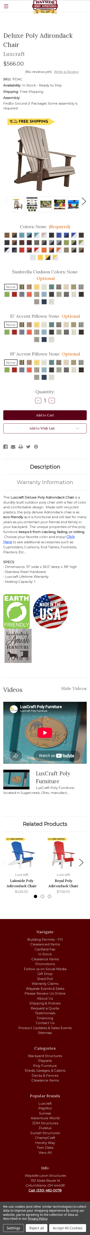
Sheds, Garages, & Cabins (45, 1070)
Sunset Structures (45, 1133)
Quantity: (45, 391)
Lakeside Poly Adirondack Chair (22, 883)
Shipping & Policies (45, 1003)
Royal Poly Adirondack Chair (63, 883)
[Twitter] (28, 446)
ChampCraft (45, 1138)
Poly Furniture (45, 1066)
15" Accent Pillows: (45, 316)
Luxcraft (45, 1103)
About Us (45, 998)
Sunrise (45, 1113)
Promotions (45, 964)
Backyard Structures (45, 1056)
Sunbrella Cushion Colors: (45, 275)
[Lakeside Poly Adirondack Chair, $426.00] (22, 853)
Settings (13, 1228)
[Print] (21, 446)
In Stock (45, 954)
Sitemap (45, 1033)
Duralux (45, 1128)
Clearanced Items (45, 944)
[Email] (13, 446)
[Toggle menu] (6, 6)
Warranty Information (45, 482)
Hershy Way (45, 1143)
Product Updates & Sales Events (45, 1028)
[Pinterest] (36, 446)
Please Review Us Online (45, 993)
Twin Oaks (45, 1147)
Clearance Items (45, 959)
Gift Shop (45, 974)
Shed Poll (45, 979)
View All (45, 1152)
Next (83, 201)
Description (45, 467)
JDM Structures (45, 1123)
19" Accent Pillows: (45, 354)
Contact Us (45, 1023)
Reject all (36, 1228)
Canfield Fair (45, 949)
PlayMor (45, 1108)
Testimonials (45, 1013)
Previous (6, 201)
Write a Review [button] (66, 72)
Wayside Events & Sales (45, 989)
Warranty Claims (45, 983)
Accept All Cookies (68, 1228)
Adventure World (45, 1118)
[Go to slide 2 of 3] (42, 896)
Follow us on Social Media (45, 969)
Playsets (45, 1061)
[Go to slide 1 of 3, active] (35, 896)
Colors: (45, 226)
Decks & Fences (45, 1075)
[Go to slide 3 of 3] (49, 896)
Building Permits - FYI (45, 939)
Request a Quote (45, 1008)
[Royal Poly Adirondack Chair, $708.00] (63, 853)
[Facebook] (5, 446)
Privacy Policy (37, 1218)
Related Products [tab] (45, 824)
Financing (45, 1018)
